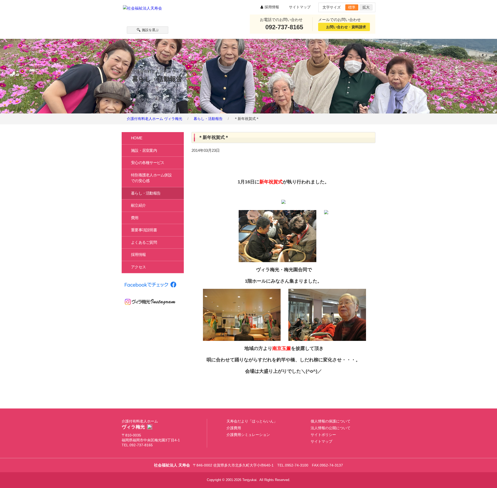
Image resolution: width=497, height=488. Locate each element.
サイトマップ (300, 7)
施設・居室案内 (144, 150)
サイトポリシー (323, 435)
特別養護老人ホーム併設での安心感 (151, 178)
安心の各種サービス (147, 162)
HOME (136, 138)
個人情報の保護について (330, 421)
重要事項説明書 (144, 230)
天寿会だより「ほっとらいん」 (251, 421)
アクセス (138, 266)
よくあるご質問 (144, 242)
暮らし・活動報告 (145, 193)
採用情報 (272, 7)
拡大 (366, 7)
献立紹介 (138, 205)
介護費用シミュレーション (248, 435)
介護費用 (233, 428)
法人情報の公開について (330, 428)
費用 (134, 217)
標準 (351, 7)
